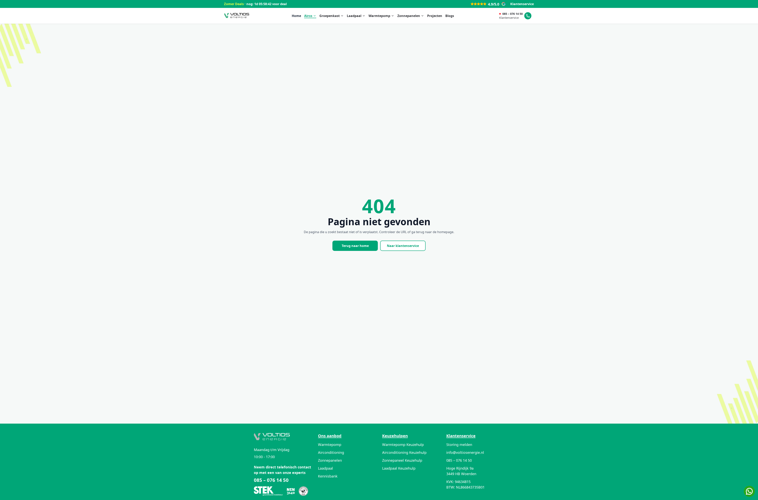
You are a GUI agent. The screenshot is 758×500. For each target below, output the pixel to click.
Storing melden (459, 444)
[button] (749, 491)
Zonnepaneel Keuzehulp (402, 460)
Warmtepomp (379, 16)
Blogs (449, 16)
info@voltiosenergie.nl (465, 452)
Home (296, 16)
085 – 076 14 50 (512, 14)
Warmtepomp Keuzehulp (403, 444)
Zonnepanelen (408, 16)
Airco (308, 16)
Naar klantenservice (403, 246)
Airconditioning (331, 452)
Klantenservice (522, 4)
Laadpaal (354, 16)
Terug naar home (355, 246)
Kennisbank (328, 476)
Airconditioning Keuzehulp (404, 452)
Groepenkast (329, 16)
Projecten (434, 16)
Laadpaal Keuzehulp (399, 468)
